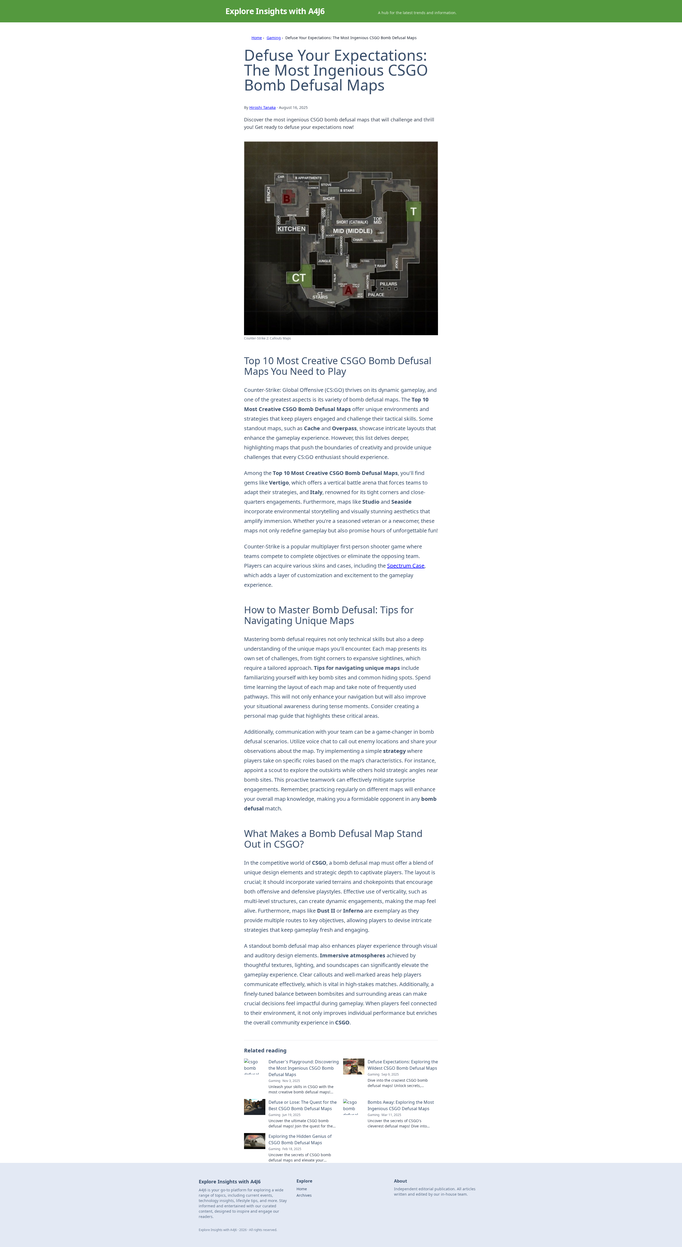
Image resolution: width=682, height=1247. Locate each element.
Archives (304, 1195)
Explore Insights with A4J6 (275, 11)
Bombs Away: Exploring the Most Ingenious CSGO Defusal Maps (401, 1105)
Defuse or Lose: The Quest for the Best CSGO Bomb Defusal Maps (303, 1105)
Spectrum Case (405, 565)
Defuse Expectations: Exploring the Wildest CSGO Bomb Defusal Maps (403, 1065)
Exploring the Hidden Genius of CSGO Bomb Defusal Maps (300, 1139)
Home (256, 37)
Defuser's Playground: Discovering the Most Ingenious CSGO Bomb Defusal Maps (304, 1068)
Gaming (274, 37)
